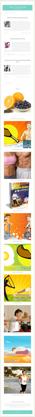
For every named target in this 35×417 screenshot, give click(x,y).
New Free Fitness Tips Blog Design (17, 17)
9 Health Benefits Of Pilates (17, 302)
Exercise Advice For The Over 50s (17, 333)
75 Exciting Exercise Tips (17, 39)
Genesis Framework (16, 412)
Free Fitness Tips (17, 7)
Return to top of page (17, 411)
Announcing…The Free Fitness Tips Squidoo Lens (18, 61)
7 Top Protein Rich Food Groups (17, 272)
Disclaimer (20, 412)
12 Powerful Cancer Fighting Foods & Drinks (17, 118)
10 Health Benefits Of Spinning (17, 241)
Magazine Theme (11, 412)
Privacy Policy (23, 412)
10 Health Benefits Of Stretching (17, 364)
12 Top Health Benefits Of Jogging (17, 394)
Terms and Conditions (28, 412)
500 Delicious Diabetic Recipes (17, 210)
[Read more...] (27, 30)
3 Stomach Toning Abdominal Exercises (17, 180)
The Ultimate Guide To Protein (17, 149)
